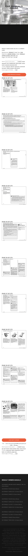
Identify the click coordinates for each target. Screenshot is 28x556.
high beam (4, 68)
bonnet (7, 448)
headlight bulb (12, 63)
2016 (21, 52)
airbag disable (18, 63)
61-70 (25, 443)
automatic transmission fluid (11, 64)
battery (3, 451)
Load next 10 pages (14, 440)
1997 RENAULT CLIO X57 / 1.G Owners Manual (12, 504)
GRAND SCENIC (11, 54)
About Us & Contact (17, 551)
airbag (18, 448)
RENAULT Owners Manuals (11, 480)
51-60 (22, 443)
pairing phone (23, 448)
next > (16, 445)
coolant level (8, 450)
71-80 (11, 445)
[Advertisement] (14, 34)
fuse (16, 451)
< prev (6, 443)
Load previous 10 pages (14, 74)
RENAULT (11, 52)
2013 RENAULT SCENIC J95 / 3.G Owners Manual (12, 491)
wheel (13, 451)
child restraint (17, 68)
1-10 (9, 443)
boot (8, 63)
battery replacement (16, 450)
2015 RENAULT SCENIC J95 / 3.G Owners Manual (12, 507)
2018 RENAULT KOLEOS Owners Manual (10, 488)
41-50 (19, 443)
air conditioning (8, 451)
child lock (12, 66)
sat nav (21, 450)
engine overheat (13, 448)
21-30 (14, 443)
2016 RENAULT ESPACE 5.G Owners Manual (11, 494)
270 (14, 445)
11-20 (11, 443)
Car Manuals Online (14, 7)
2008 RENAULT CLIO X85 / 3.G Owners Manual (12, 514)
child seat (8, 66)
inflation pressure (10, 68)
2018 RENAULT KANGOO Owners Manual (10, 517)
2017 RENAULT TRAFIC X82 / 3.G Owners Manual (12, 520)
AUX (5, 448)
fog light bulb (22, 66)
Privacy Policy (9, 551)
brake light (17, 66)
